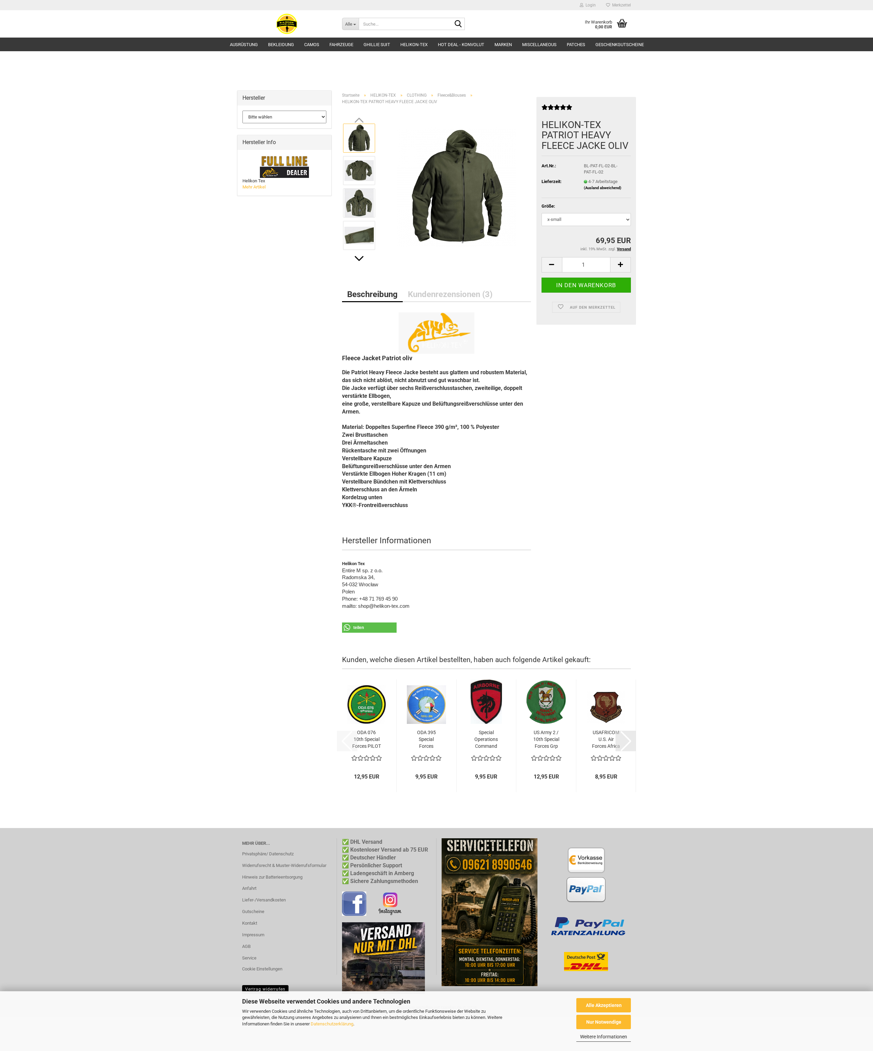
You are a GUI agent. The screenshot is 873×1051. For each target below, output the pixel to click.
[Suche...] (458, 24)
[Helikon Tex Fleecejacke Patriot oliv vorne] (456, 186)
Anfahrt (249, 888)
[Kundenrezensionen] (557, 110)
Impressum (253, 934)
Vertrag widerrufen (265, 989)
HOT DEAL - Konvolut (461, 44)
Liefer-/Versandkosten (264, 899)
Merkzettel (620, 5)
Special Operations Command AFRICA (486, 739)
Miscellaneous (539, 44)
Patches (576, 44)
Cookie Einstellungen (262, 968)
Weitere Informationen (603, 1036)
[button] (359, 258)
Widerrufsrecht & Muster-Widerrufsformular (284, 865)
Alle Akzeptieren (604, 1005)
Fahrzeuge (341, 44)
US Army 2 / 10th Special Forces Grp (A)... (546, 739)
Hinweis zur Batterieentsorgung (272, 877)
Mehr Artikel (254, 187)
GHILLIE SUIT (377, 44)
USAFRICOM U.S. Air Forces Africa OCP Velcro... (606, 739)
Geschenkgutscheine (619, 44)
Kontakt (249, 923)
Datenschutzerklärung (332, 1023)
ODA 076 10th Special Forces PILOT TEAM (366, 739)
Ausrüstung (244, 44)
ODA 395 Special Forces (426, 739)
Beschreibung (372, 294)
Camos (311, 44)
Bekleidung (281, 44)
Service (249, 958)
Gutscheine (253, 911)
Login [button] (589, 5)
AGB (246, 946)
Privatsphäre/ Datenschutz (268, 853)
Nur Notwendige (603, 1022)
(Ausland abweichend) (602, 188)
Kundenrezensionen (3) (450, 294)
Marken (503, 44)
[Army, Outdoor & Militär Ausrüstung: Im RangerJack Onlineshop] (287, 24)
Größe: (548, 206)
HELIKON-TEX (414, 44)
